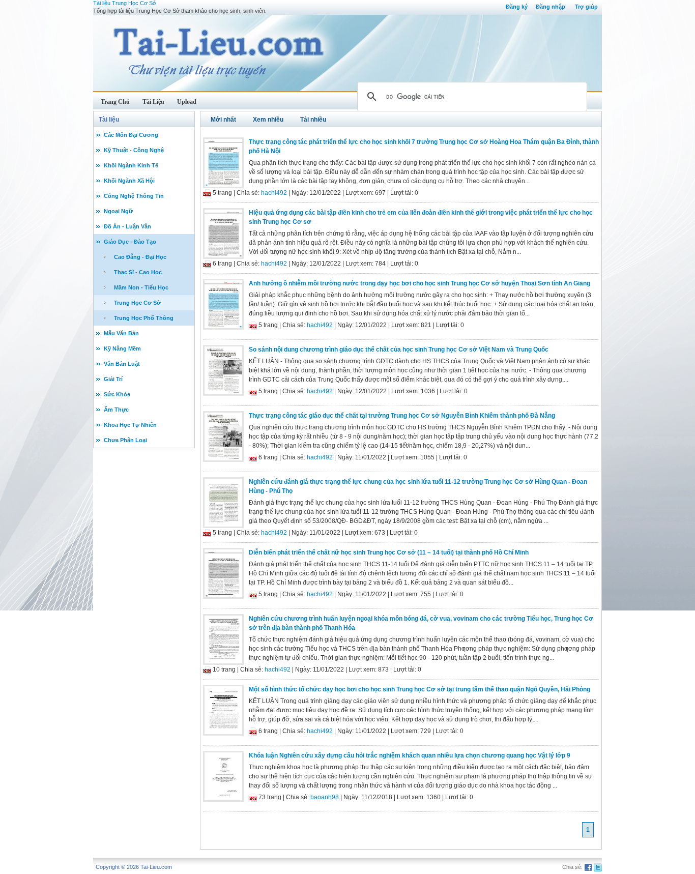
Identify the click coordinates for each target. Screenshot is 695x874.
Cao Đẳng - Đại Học (140, 257)
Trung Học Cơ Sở (137, 303)
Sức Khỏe (117, 394)
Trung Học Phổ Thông (143, 318)
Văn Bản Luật (122, 364)
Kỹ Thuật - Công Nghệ (134, 150)
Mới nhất (223, 119)
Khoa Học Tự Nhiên (130, 425)
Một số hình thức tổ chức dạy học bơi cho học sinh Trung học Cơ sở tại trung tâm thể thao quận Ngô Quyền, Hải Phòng (419, 689)
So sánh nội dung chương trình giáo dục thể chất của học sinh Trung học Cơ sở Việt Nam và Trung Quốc (398, 349)
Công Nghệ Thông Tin (134, 196)
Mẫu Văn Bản (121, 333)
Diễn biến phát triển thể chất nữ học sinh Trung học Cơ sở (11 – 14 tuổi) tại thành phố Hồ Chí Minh (389, 552)
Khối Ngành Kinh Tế (131, 165)
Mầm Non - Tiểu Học (141, 287)
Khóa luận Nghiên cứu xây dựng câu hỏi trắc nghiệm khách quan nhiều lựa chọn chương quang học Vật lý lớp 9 (409, 755)
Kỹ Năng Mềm (122, 348)
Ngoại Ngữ (118, 211)
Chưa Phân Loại (125, 440)
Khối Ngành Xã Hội (129, 181)
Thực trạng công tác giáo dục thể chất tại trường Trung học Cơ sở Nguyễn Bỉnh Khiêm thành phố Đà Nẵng (402, 415)
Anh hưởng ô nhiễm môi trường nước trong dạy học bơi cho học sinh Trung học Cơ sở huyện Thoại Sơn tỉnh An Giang (419, 283)
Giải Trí (113, 379)
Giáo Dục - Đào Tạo (130, 242)
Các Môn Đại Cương (131, 135)
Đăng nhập (550, 7)
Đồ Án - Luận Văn (127, 226)
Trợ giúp (586, 7)
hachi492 (274, 192)
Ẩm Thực (116, 409)
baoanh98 (324, 797)
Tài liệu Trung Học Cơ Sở (124, 3)
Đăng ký (517, 7)
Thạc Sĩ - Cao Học (138, 272)
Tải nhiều (313, 119)
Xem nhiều (268, 119)
